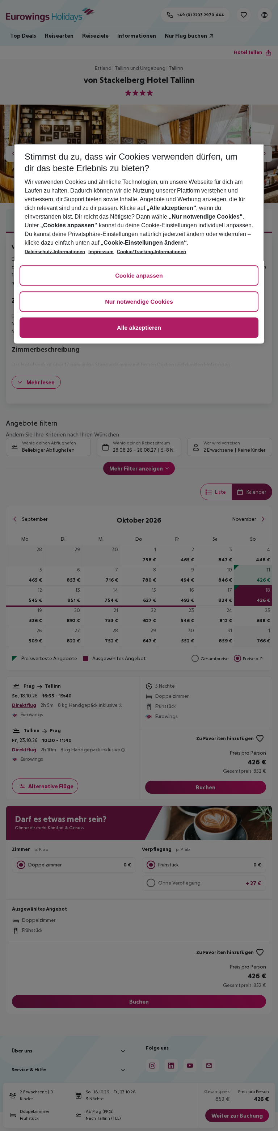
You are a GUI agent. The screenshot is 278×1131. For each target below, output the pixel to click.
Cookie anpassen (139, 276)
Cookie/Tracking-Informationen (151, 251)
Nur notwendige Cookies (139, 302)
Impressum (101, 251)
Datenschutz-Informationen (55, 251)
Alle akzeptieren (139, 328)
